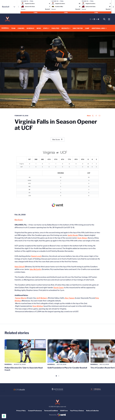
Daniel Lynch (36, 256)
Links (35, 12)
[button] (113, 7)
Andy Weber (82, 238)
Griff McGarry (42, 298)
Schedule (30, 28)
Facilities (55, 28)
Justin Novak (73, 235)
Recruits (65, 28)
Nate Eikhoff (20, 267)
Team (13, 28)
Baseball (8, 364)
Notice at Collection (92, 410)
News (39, 28)
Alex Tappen (70, 298)
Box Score (56, 139)
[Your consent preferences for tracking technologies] (4, 416)
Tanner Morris (20, 298)
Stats (45, 28)
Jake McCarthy (35, 269)
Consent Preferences (35, 410)
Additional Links (98, 28)
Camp (87, 28)
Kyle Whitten (38, 306)
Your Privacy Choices (77, 410)
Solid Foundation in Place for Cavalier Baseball (67, 368)
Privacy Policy (21, 410)
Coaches (21, 28)
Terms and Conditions (51, 410)
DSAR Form (64, 410)
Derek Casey (59, 288)
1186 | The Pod (78, 28)
